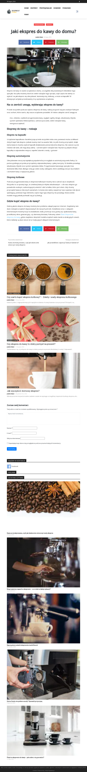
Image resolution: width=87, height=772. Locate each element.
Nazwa (9, 428)
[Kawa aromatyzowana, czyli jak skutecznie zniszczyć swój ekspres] (43, 506)
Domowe (57, 8)
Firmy (26, 14)
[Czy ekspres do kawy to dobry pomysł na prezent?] (43, 324)
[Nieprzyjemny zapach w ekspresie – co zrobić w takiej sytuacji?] (43, 562)
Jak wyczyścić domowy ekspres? (23, 391)
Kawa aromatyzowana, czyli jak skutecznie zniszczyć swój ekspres (30, 533)
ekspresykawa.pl (49, 770)
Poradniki (66, 8)
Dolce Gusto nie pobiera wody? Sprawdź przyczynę (24, 701)
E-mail (9, 433)
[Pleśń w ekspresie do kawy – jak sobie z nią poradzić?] (43, 730)
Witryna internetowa (13, 438)
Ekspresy (34, 8)
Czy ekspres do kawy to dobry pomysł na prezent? (31, 344)
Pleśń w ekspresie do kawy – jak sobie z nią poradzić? (25, 757)
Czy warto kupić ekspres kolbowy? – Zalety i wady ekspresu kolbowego (42, 297)
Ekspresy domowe (39, 24)
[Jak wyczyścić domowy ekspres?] (43, 370)
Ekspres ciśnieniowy (13, 293)
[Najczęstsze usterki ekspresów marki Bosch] (43, 618)
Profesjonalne (45, 8)
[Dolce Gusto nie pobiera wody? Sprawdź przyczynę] (43, 674)
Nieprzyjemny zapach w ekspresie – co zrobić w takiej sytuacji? (29, 589)
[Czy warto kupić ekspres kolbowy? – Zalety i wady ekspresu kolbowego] (43, 277)
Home (26, 8)
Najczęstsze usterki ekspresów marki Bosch (22, 645)
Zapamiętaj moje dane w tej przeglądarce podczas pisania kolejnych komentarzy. (35, 443)
